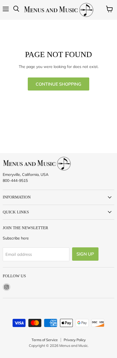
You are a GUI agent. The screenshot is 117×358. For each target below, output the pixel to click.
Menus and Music (73, 345)
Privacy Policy (75, 340)
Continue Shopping (58, 84)
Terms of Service (45, 340)
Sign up (85, 254)
